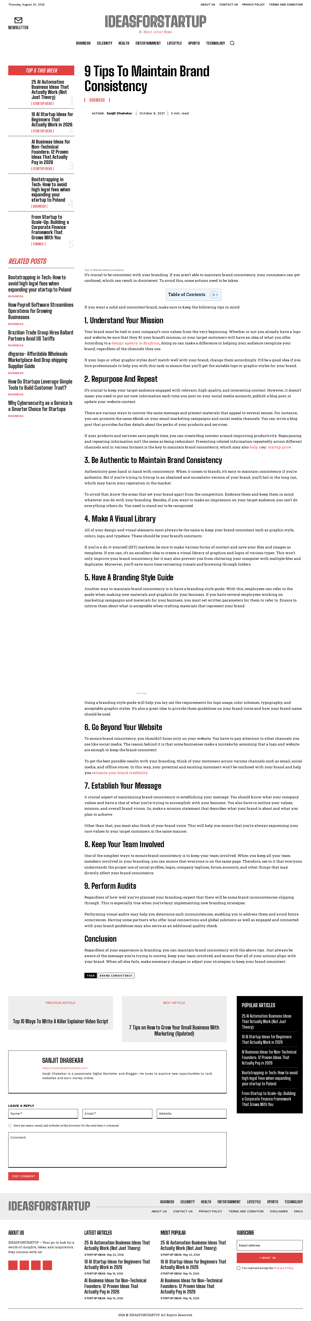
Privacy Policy (283, 1268)
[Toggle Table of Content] (212, 294)
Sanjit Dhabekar (119, 113)
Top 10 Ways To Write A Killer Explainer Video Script (60, 1021)
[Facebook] (259, 112)
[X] (269, 112)
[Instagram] (51, 1085)
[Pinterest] (278, 112)
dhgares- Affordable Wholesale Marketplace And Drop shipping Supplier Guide (37, 360)
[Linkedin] (58, 1085)
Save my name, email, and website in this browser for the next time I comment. (66, 1125)
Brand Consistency (116, 975)
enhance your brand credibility (120, 772)
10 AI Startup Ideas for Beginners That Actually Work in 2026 (52, 119)
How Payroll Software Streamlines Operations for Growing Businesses (40, 311)
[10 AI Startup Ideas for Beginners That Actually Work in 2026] (18, 121)
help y (255, 447)
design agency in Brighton (135, 343)
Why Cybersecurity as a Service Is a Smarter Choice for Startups (40, 406)
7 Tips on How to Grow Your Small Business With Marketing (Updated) (174, 1031)
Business (39, 206)
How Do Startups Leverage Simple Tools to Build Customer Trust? (40, 384)
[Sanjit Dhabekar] (88, 113)
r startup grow (278, 447)
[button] (232, 43)
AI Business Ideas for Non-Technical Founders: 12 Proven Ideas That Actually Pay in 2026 (51, 152)
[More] (298, 112)
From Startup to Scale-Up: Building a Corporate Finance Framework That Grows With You (50, 227)
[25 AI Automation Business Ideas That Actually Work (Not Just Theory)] (18, 88)
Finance (38, 244)
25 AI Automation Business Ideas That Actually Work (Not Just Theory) (50, 89)
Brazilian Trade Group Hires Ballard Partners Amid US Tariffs (40, 335)
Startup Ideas (42, 103)
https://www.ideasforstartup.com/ (64, 1068)
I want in (268, 1257)
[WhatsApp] (288, 112)
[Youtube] (47, 1265)
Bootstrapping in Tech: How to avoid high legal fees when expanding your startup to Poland (51, 190)
